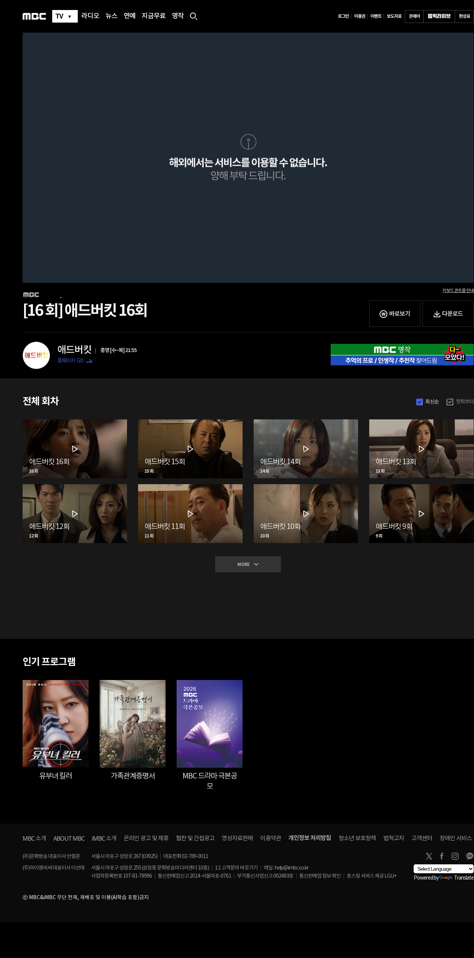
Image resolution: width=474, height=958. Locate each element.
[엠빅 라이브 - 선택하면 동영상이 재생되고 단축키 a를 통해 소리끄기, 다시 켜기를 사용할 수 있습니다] (439, 16)
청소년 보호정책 (357, 838)
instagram (455, 856)
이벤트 (375, 16)
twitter (429, 856)
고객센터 (421, 838)
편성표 (464, 16)
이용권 (359, 16)
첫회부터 (465, 402)
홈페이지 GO (70, 361)
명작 (178, 16)
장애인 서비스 (456, 838)
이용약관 (270, 838)
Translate (464, 878)
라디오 (90, 16)
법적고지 (393, 838)
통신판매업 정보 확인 (320, 876)
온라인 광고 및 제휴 (146, 838)
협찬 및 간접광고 (195, 838)
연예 (130, 16)
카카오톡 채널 (469, 856)
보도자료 (394, 16)
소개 (34, 838)
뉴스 (111, 16)
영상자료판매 (237, 838)
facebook (442, 856)
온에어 (414, 16)
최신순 (432, 402)
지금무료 (154, 16)
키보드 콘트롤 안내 (458, 290)
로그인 (343, 16)
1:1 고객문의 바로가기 (236, 868)
